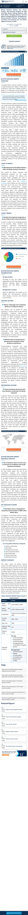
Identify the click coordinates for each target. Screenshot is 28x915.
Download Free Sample (14, 74)
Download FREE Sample (15, 913)
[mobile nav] (26, 2)
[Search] (23, 2)
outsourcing (23, 366)
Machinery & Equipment (7, 5)
